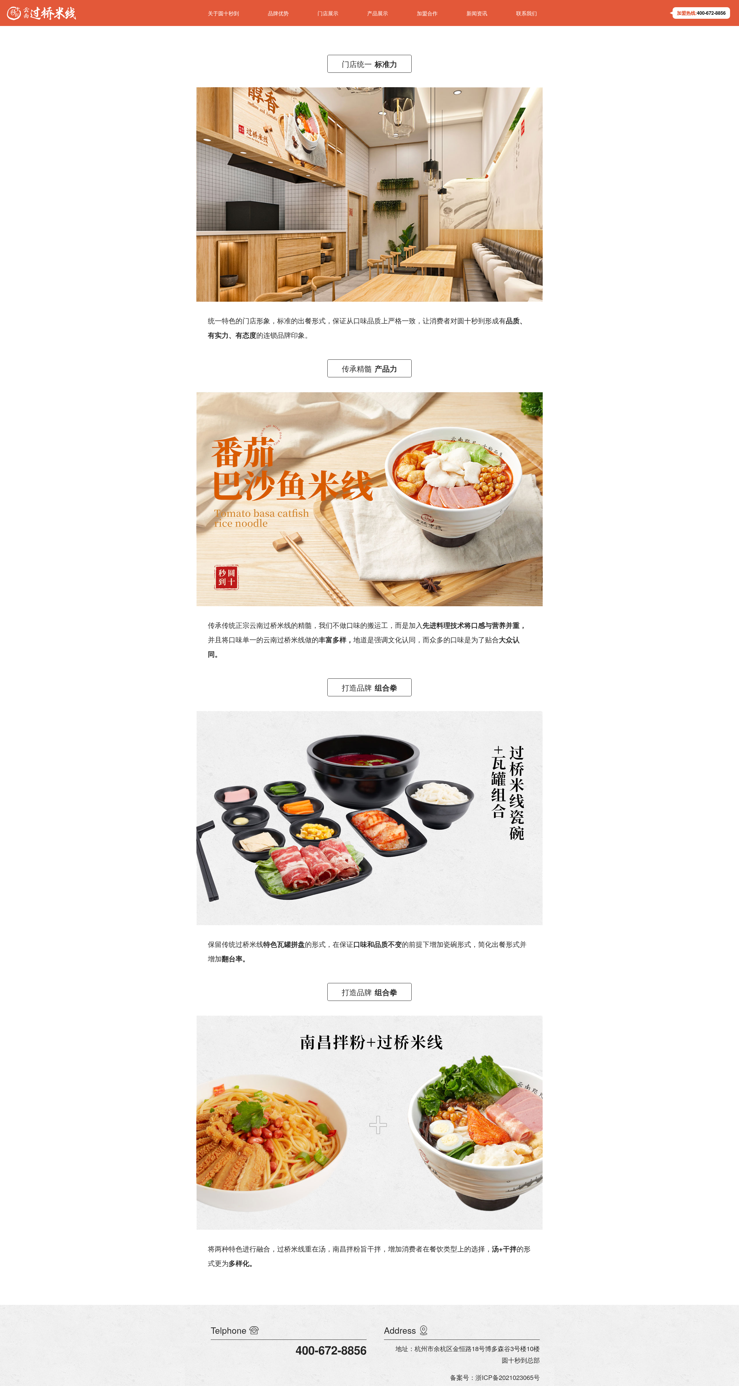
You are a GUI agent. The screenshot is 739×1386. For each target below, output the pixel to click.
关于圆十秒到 (223, 13)
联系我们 (526, 13)
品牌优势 (278, 13)
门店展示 (328, 13)
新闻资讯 (476, 13)
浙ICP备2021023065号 (507, 1377)
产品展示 (377, 13)
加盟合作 (427, 13)
